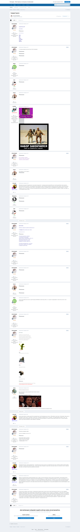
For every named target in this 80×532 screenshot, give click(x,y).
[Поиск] (69, 5)
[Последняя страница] (16, 20)
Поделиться (59, 16)
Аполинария (17, 15)
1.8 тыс (15, 192)
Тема (36, 529)
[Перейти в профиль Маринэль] (14, 199)
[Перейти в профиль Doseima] (14, 479)
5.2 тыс (15, 484)
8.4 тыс (15, 32)
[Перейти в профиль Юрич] (14, 67)
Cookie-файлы (46, 529)
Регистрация (67, 1)
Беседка (20, 16)
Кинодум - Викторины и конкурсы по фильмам (21, 1)
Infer (14, 208)
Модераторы (16, 7)
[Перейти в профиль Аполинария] (12, 16)
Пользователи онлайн (23, 7)
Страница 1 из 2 (20, 20)
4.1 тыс (15, 115)
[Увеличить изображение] (21, 30)
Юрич (14, 63)
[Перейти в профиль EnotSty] (14, 110)
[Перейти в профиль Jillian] (14, 391)
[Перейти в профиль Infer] (14, 83)
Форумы (11, 7)
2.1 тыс (15, 101)
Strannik (14, 183)
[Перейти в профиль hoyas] (14, 96)
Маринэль (14, 196)
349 (14, 72)
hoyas (14, 92)
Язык (32, 529)
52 (14, 204)
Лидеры (29, 7)
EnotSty (14, 106)
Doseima (14, 475)
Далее (14, 20)
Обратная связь (40, 529)
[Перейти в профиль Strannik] (14, 186)
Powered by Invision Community (40, 530)
